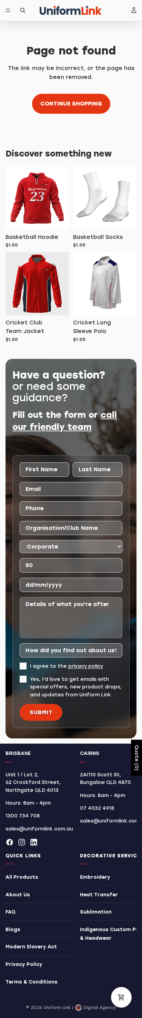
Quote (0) (137, 758)
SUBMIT (41, 712)
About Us (18, 895)
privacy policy (85, 666)
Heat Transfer (99, 895)
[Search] (22, 10)
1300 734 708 (23, 816)
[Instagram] (22, 842)
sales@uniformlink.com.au (39, 829)
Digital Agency (100, 1007)
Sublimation (96, 912)
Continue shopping (71, 103)
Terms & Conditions (32, 982)
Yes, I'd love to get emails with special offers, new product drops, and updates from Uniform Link (76, 687)
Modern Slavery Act (31, 947)
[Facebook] (10, 842)
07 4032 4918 (97, 808)
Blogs (13, 930)
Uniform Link (57, 1007)
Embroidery (95, 877)
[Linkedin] (34, 842)
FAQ (11, 912)
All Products (22, 877)
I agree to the (66, 666)
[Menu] (8, 10)
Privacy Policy (24, 964)
